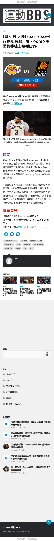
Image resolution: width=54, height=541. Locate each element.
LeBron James (36, 241)
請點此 (19, 227)
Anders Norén (17, 532)
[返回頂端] (48, 522)
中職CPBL (10, 386)
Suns (18, 248)
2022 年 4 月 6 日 (22, 53)
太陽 (24, 248)
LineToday (9, 244)
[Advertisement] (21, 499)
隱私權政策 (32, 2)
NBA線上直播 (38, 244)
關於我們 (21, 2)
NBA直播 (27, 244)
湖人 (31, 248)
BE (8, 53)
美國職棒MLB (12, 404)
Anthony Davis (11, 241)
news (8, 380)
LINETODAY (30, 227)
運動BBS (15, 527)
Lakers (24, 241)
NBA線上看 (8, 248)
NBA (5, 32)
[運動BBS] (27, 16)
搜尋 (5, 349)
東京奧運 (10, 392)
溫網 (8, 398)
